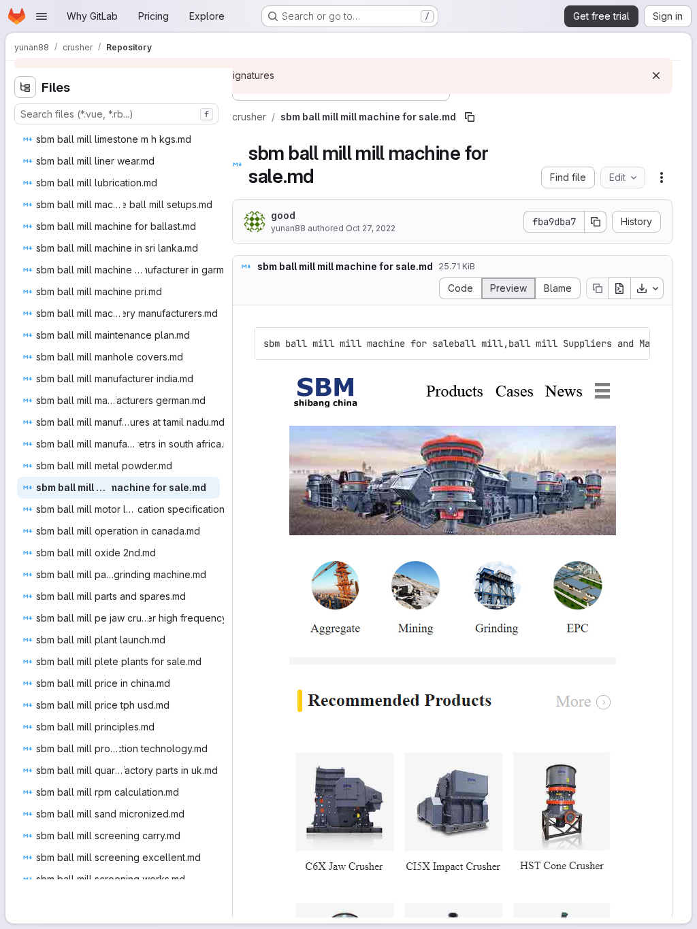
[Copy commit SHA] (595, 222)
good (283, 215)
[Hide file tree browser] (25, 87)
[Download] (647, 288)
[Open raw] (619, 288)
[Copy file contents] (597, 288)
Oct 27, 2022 (370, 228)
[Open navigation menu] (41, 16)
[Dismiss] (656, 75)
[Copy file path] (470, 117)
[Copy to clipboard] (634, 343)
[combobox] (116, 113)
